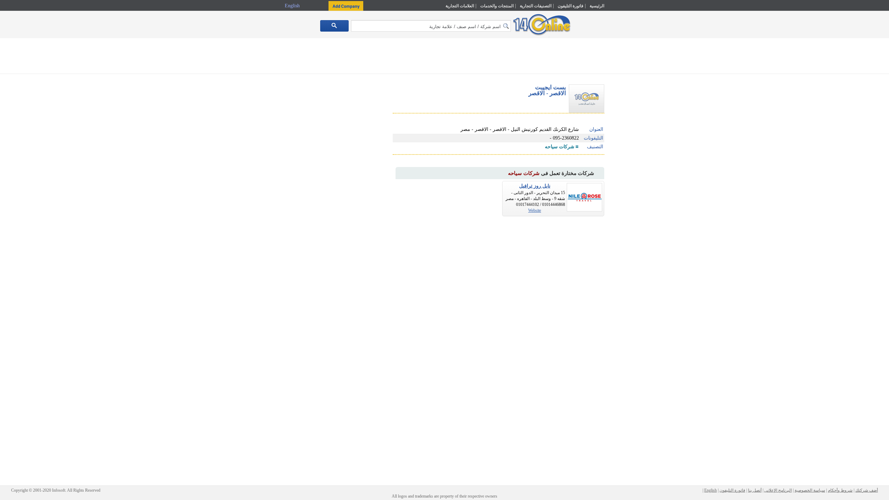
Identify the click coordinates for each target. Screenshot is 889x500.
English (293, 5)
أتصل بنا (755, 490)
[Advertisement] (634, 148)
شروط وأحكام (840, 490)
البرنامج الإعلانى (778, 490)
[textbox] (431, 26)
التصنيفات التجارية (535, 5)
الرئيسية (597, 5)
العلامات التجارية (460, 5)
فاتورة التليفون (570, 5)
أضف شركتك (866, 490)
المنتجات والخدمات (497, 5)
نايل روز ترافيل (534, 186)
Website (534, 210)
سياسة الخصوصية (810, 490)
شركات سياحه (559, 146)
